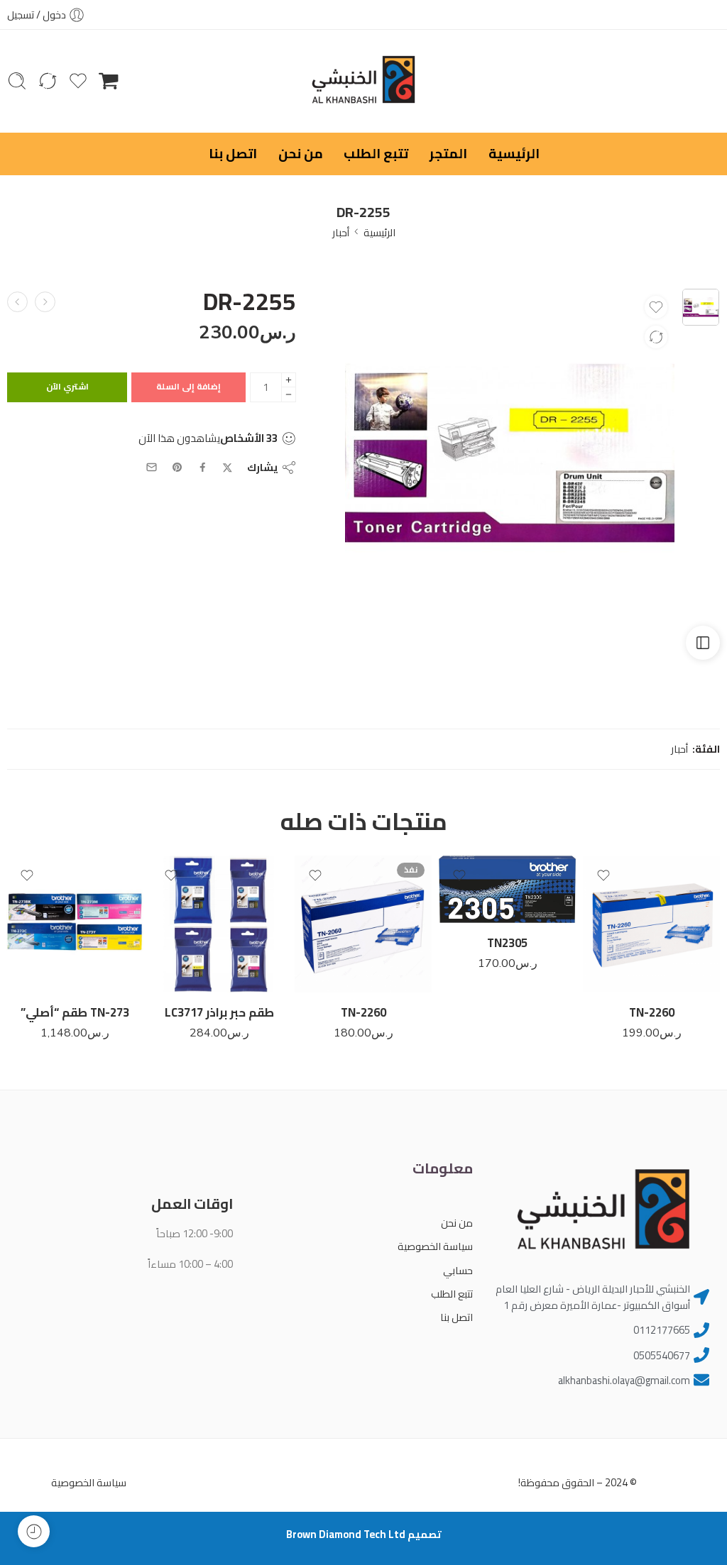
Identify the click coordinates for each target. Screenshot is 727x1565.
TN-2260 (651, 1012)
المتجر (448, 153)
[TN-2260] (651, 924)
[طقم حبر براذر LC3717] (219, 924)
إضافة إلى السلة (188, 386)
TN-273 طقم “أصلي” (75, 1012)
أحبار (340, 232)
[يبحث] (17, 81)
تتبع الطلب (376, 153)
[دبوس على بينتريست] (177, 467)
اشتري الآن (67, 386)
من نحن (300, 153)
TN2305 (507, 942)
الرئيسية (514, 153)
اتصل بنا (233, 153)
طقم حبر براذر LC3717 (219, 1012)
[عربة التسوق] (109, 81)
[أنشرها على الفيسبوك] (202, 467)
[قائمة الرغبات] (656, 307)
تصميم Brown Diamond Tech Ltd (364, 1534)
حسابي (458, 1270)
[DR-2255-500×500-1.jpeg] (700, 307)
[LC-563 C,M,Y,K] (45, 302)
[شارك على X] (227, 468)
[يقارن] (656, 337)
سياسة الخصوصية (435, 1246)
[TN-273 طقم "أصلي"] (74, 924)
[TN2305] (507, 889)
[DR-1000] (17, 302)
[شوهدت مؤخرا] (34, 1531)
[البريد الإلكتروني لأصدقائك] (152, 467)
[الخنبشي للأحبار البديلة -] (363, 81)
